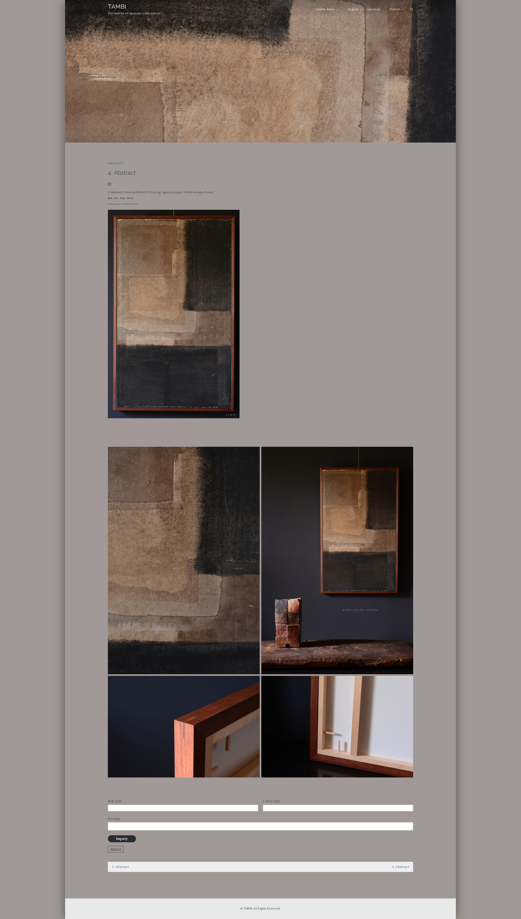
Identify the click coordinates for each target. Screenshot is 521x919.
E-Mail (271, 801)
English (353, 9)
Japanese (373, 9)
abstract (116, 163)
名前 (115, 801)
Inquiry (122, 839)
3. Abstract (120, 867)
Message (114, 818)
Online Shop (325, 9)
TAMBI (117, 6)
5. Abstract (400, 867)
